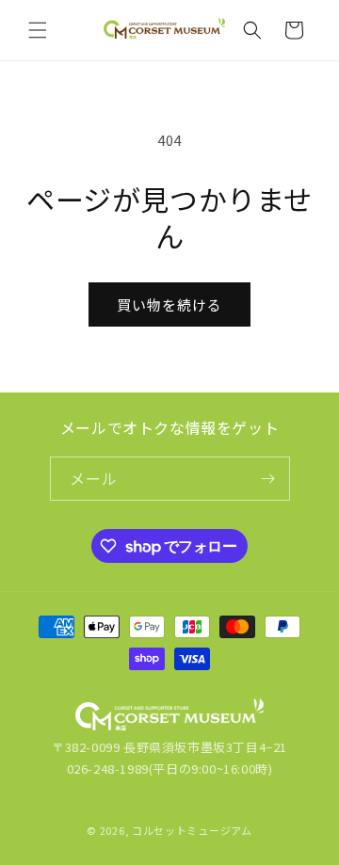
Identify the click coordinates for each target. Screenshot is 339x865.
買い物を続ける (169, 304)
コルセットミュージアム (192, 830)
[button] (37, 30)
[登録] (268, 479)
